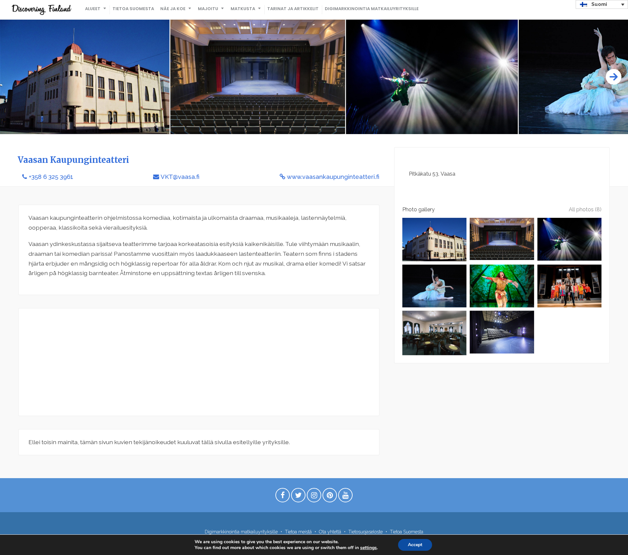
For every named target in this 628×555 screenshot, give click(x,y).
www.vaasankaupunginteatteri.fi (333, 176)
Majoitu (208, 9)
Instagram (314, 497)
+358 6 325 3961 (51, 176)
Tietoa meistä (298, 531)
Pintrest (329, 497)
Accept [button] (415, 545)
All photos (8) (585, 209)
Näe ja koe (172, 9)
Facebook (282, 497)
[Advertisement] (198, 362)
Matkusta (243, 9)
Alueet (92, 9)
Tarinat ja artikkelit (293, 9)
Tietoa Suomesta (133, 9)
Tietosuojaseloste (365, 531)
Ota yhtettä (330, 531)
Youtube (345, 497)
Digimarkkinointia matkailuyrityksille (372, 9)
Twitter (298, 497)
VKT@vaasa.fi (180, 176)
